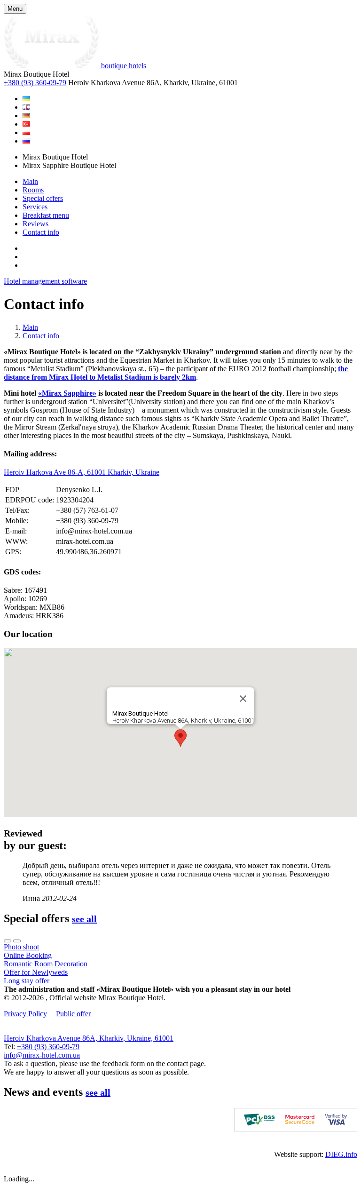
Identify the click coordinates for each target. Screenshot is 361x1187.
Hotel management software (45, 281)
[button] (180, 737)
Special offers (43, 198)
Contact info (41, 232)
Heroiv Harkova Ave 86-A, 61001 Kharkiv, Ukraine (81, 472)
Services (35, 207)
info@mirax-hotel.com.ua (42, 1055)
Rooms (33, 190)
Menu (15, 8)
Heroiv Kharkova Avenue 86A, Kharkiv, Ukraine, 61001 (88, 1038)
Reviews (35, 224)
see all (84, 919)
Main (30, 181)
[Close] (243, 698)
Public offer (73, 1014)
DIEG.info (341, 1154)
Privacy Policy (25, 1014)
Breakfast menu (46, 215)
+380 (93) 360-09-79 (35, 83)
